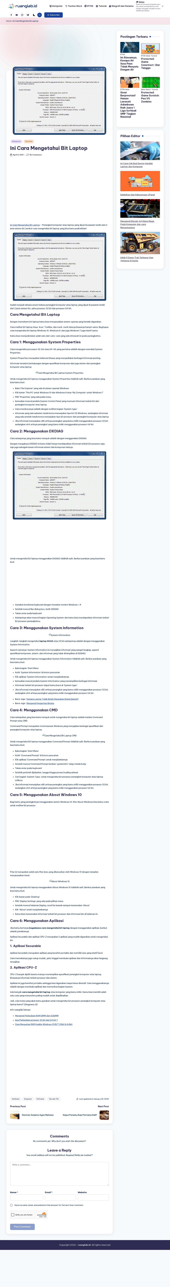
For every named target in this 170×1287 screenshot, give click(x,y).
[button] (53, 15)
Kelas (148, 56)
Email (48, 1192)
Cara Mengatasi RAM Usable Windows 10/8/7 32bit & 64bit (43, 1024)
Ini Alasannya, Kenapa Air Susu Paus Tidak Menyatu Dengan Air (129, 63)
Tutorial (28, 141)
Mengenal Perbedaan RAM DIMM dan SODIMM (36, 1015)
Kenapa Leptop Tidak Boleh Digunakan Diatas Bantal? (53, 699)
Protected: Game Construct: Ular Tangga (150, 63)
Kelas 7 (148, 89)
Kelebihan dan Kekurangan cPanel (137, 194)
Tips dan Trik (54, 1099)
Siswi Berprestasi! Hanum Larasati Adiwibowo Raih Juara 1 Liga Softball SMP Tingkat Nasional (128, 104)
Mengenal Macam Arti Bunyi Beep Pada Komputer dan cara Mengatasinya (137, 224)
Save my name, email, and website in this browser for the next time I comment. (49, 1205)
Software (40, 1099)
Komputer (16, 141)
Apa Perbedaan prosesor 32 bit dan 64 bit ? (36, 1020)
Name (14, 1192)
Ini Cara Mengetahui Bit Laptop (25, 225)
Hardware (15, 1099)
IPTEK (122, 54)
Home (8, 21)
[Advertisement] (59, 51)
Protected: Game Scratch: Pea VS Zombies (150, 97)
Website (82, 1192)
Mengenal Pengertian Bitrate (40, 703)
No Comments (36, 155)
